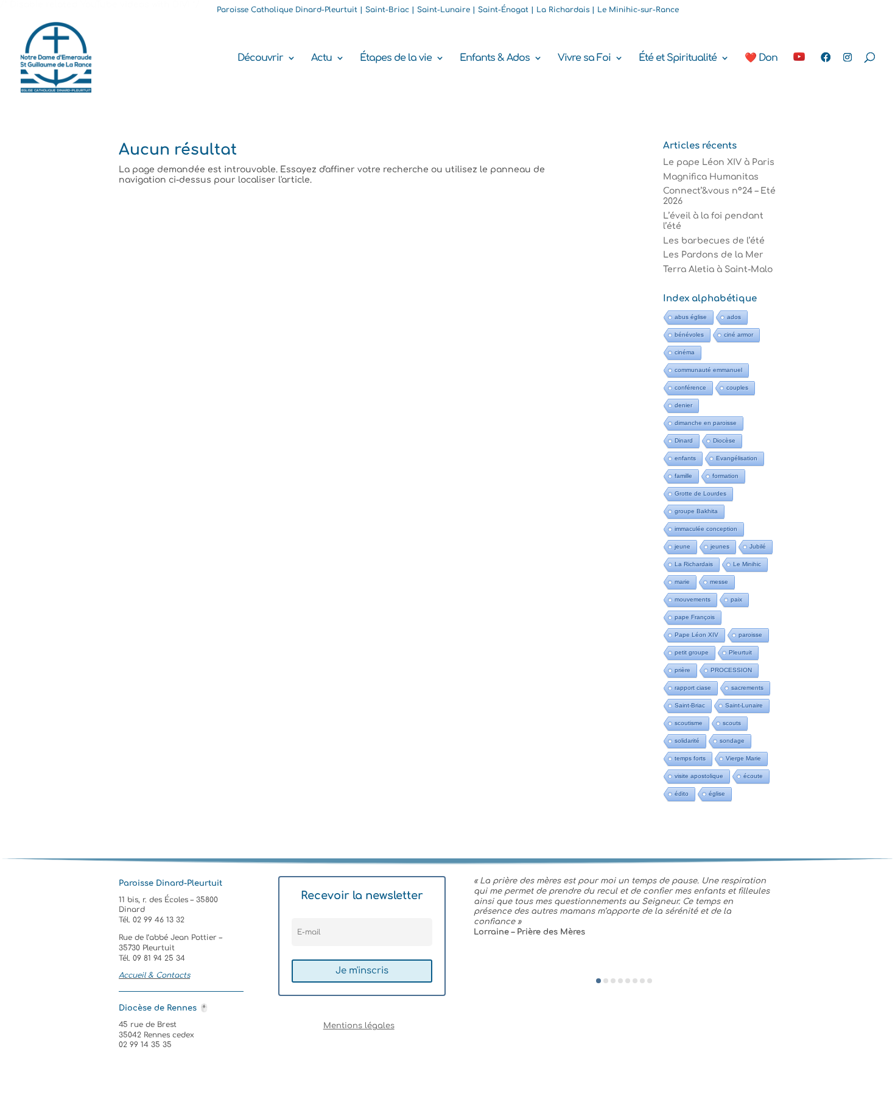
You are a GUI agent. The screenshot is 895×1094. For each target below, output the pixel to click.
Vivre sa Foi (584, 58)
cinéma (685, 352)
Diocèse (724, 440)
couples (737, 387)
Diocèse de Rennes (164, 1008)
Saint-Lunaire (744, 705)
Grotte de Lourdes (700, 493)
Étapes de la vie (396, 58)
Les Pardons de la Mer (713, 254)
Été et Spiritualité (678, 58)
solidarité (687, 740)
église (717, 793)
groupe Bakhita (696, 511)
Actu (321, 58)
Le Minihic (747, 564)
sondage (732, 740)
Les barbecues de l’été (714, 240)
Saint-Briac (690, 705)
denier (683, 405)
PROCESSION (731, 670)
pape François (695, 617)
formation (725, 475)
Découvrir (260, 58)
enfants (685, 458)
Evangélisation (736, 458)
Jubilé (757, 546)
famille (683, 475)
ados (734, 317)
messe (719, 581)
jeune (682, 546)
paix (736, 599)
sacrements (747, 687)
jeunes (720, 546)
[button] (598, 980)
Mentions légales (359, 1026)
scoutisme (689, 723)
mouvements (693, 599)
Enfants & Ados (495, 58)
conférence (690, 387)
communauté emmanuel (708, 369)
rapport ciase (693, 687)
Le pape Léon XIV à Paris (718, 162)
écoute (753, 776)
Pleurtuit (740, 652)
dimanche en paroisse (706, 422)
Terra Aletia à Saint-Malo (718, 269)
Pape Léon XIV (696, 634)
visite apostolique (699, 776)
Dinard (684, 440)
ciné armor (738, 334)
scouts (732, 723)
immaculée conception (706, 528)
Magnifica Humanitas (711, 176)
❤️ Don (761, 58)
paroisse (750, 634)
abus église (691, 317)
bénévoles (689, 334)
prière (682, 670)
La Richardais (694, 564)
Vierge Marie (743, 758)
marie (682, 581)
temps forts (690, 758)
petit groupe (692, 652)
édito (682, 793)
